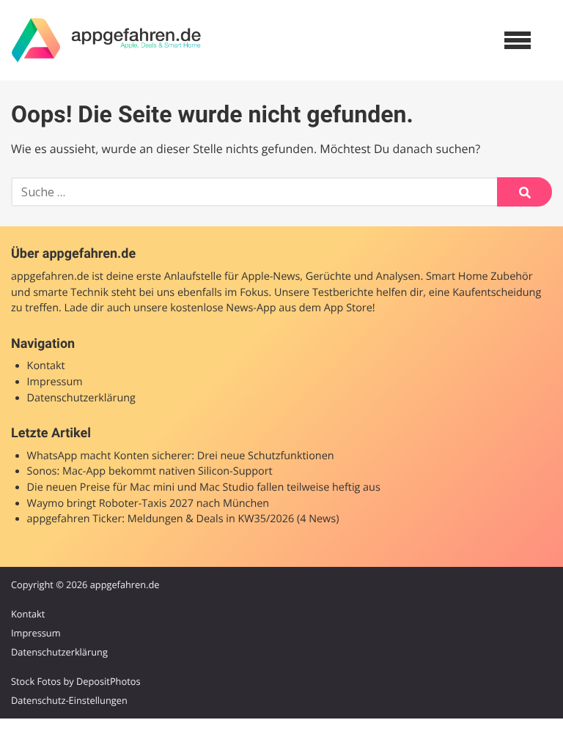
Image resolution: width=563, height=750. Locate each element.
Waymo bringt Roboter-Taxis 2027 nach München (148, 503)
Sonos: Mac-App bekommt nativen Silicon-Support (150, 471)
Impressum (55, 382)
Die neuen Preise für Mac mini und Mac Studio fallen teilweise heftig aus (203, 487)
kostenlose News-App (223, 308)
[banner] (106, 40)
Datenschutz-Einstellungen (69, 700)
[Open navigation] (517, 40)
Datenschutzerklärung (81, 398)
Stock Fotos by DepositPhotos (76, 681)
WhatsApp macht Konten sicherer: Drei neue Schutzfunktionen (180, 456)
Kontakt (46, 366)
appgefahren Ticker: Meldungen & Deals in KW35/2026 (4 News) (183, 519)
